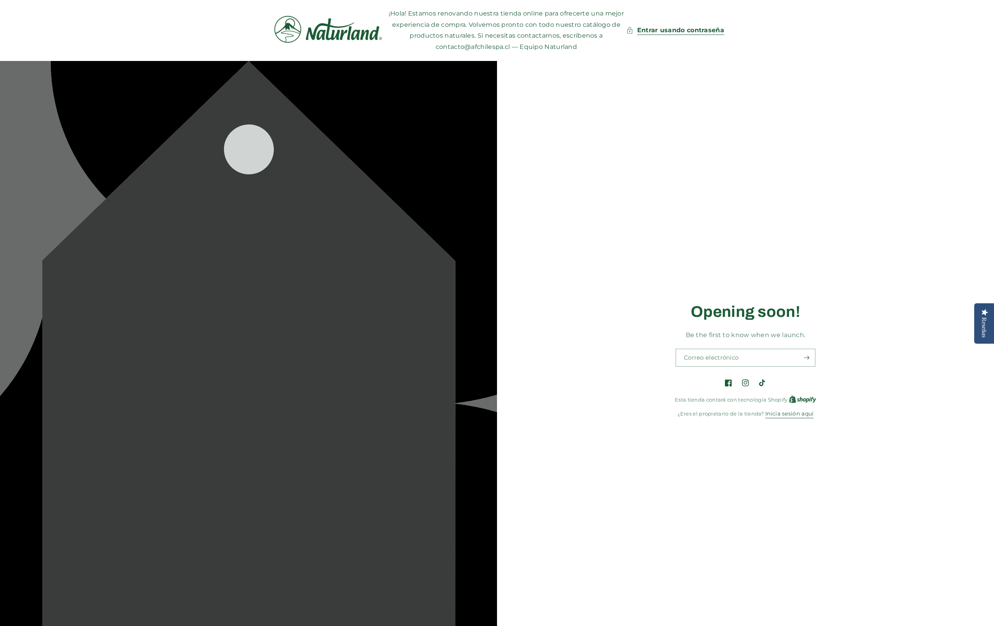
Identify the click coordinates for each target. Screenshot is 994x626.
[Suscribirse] (806, 357)
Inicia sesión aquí (789, 413)
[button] (675, 30)
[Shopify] (802, 399)
